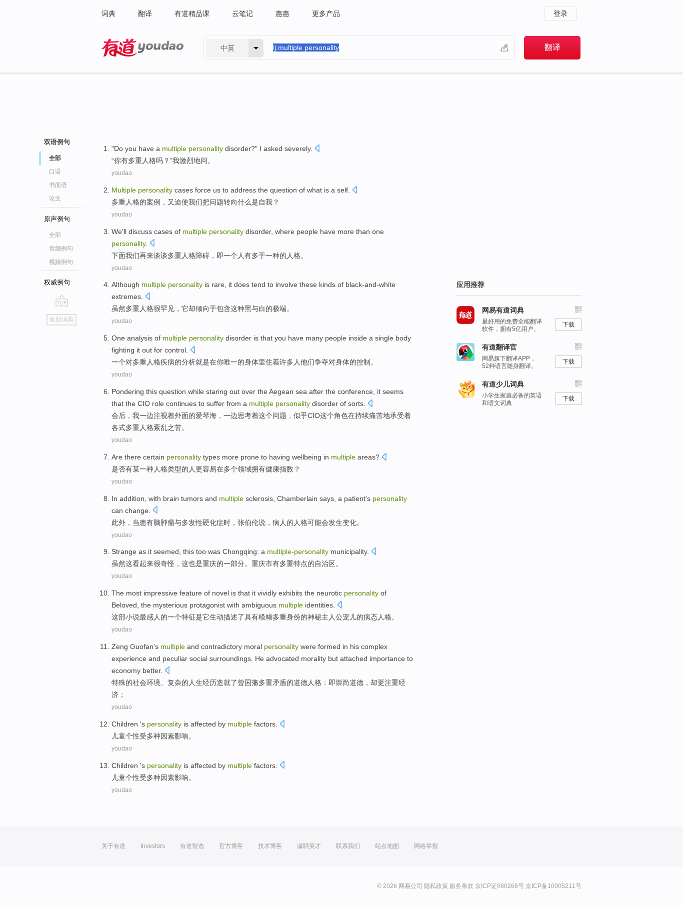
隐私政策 (436, 886)
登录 (561, 14)
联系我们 (348, 846)
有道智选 (192, 846)
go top (62, 300)
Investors (152, 846)
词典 (109, 14)
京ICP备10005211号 (554, 886)
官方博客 (231, 846)
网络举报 (426, 846)
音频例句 (61, 248)
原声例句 (57, 218)
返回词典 (62, 319)
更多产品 (326, 14)
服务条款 (462, 886)
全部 (55, 235)
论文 (55, 198)
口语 (55, 171)
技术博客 (270, 846)
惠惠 (283, 14)
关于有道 (114, 846)
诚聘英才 (309, 846)
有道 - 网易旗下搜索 (143, 47)
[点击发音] (317, 149)
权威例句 (57, 282)
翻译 (145, 14)
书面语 (58, 185)
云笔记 (242, 14)
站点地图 (387, 846)
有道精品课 (192, 14)
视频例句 (61, 262)
